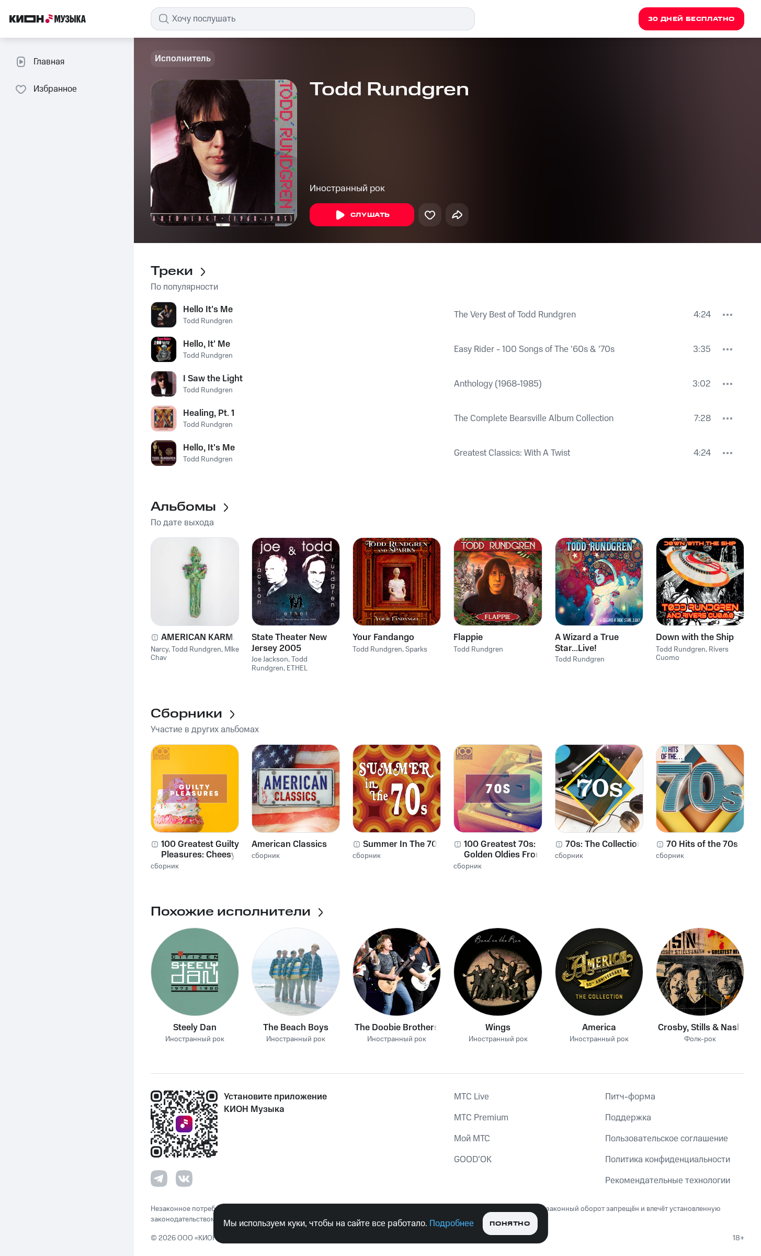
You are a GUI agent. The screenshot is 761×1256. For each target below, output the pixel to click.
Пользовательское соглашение (666, 1138)
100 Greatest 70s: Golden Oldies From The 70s (503, 849)
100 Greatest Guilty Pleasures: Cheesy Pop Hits (200, 849)
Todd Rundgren (208, 321)
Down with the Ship (695, 637)
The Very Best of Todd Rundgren (515, 315)
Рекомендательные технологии (667, 1180)
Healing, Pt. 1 (208, 413)
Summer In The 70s (402, 844)
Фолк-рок (700, 1039)
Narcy (159, 649)
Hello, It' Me (206, 344)
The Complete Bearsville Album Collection (534, 418)
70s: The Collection (603, 844)
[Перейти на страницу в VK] (184, 1178)
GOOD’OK (473, 1159)
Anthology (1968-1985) (498, 384)
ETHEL (297, 668)
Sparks (416, 649)
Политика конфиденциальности (667, 1159)
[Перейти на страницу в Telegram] (159, 1178)
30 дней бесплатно (691, 19)
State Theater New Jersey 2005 (289, 642)
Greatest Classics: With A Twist (512, 453)
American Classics (289, 844)
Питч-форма (630, 1096)
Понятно (510, 1223)
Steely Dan (195, 1027)
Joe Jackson (270, 659)
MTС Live (471, 1096)
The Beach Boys (295, 1027)
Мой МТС (472, 1138)
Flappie (468, 637)
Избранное (55, 89)
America (599, 1027)
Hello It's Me (208, 309)
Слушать (370, 215)
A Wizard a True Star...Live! (587, 642)
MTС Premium (481, 1117)
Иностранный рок (347, 188)
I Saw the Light (213, 378)
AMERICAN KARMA (200, 637)
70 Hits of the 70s (702, 844)
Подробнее (451, 1223)
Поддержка (628, 1117)
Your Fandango (383, 637)
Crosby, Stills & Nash (700, 1027)
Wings (497, 1027)
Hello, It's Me (209, 448)
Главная (48, 62)
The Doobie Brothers (397, 1027)
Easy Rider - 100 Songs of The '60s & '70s (534, 349)
